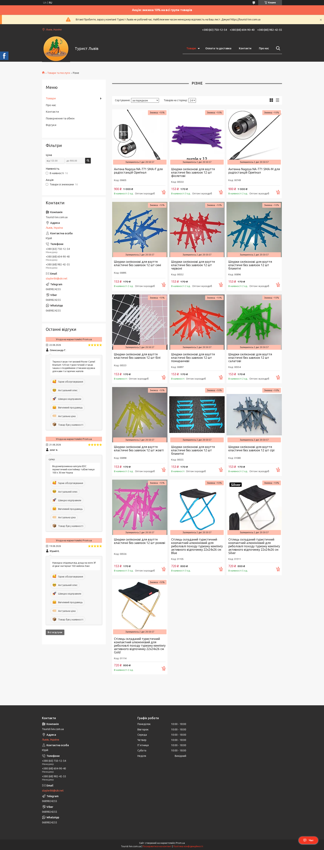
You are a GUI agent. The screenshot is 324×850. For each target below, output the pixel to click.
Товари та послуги (58, 72)
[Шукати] (277, 48)
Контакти (245, 48)
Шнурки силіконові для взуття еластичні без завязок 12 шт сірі (251, 448)
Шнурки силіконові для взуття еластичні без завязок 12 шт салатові (250, 358)
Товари (191, 48)
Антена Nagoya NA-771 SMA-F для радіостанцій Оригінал (138, 170)
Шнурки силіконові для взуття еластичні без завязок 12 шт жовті (139, 448)
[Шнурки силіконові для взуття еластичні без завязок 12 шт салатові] (254, 322)
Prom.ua (180, 843)
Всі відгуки (55, 632)
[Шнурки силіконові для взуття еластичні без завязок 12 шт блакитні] (254, 229)
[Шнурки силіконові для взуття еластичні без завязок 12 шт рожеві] (139, 507)
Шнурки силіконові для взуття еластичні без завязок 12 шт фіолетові (193, 172)
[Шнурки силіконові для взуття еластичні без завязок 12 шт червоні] (197, 229)
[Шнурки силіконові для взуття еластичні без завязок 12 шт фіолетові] (197, 137)
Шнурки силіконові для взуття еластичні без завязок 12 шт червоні (193, 265)
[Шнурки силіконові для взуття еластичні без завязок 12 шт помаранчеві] (197, 322)
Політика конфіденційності (188, 846)
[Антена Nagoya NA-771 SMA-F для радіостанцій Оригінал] (139, 137)
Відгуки (51, 125)
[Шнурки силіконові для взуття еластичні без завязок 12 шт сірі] (254, 414)
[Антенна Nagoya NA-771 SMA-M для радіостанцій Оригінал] (254, 137)
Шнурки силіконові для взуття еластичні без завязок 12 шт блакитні (250, 265)
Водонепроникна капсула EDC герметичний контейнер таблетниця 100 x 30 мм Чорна (73, 469)
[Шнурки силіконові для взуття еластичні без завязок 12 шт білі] (139, 322)
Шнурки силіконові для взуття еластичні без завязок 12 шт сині (137, 263)
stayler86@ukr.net (56, 278)
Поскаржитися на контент (157, 846)
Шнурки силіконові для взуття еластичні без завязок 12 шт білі (137, 356)
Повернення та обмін (60, 118)
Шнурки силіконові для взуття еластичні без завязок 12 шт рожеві (139, 541)
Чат (311, 840)
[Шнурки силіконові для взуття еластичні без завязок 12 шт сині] (139, 229)
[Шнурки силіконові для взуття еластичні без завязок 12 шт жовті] (139, 414)
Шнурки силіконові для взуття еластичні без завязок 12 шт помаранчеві (193, 358)
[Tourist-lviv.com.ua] (56, 48)
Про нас (264, 48)
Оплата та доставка (218, 48)
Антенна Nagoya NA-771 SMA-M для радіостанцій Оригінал (254, 170)
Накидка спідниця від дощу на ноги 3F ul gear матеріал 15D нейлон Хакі (74, 564)
